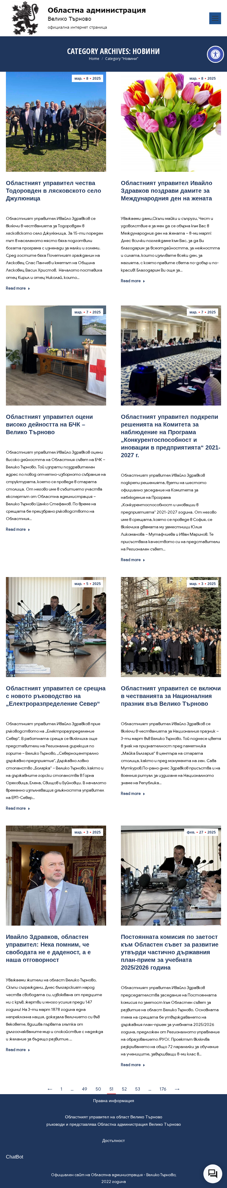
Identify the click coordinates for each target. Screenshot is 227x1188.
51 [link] (111, 1089)
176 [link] (163, 1089)
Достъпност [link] (113, 1140)
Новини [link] (56, 207)
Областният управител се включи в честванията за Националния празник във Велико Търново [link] (171, 696)
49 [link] (84, 1089)
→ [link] (177, 1089)
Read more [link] (16, 288)
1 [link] (61, 1089)
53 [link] (137, 1089)
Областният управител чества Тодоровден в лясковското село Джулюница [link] (53, 191)
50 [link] (98, 1089)
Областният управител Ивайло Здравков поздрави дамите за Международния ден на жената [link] (166, 191)
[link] (215, 54)
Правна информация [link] (113, 1100)
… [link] (72, 1089)
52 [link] (124, 1089)
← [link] (50, 1089)
